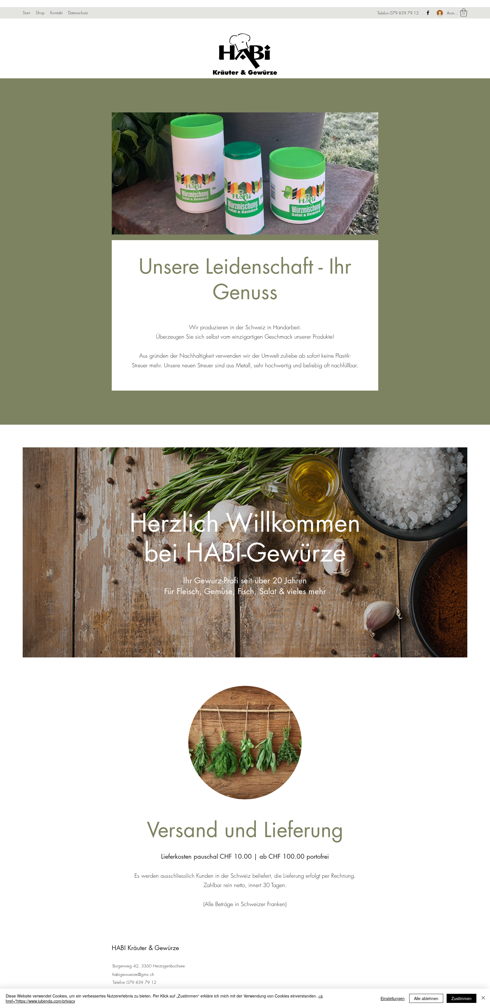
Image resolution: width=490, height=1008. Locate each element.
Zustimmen (461, 998)
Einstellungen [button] (393, 998)
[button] (463, 13)
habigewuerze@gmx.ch (133, 974)
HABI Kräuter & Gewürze (145, 948)
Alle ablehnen (426, 998)
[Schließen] (483, 998)
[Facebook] (428, 13)
